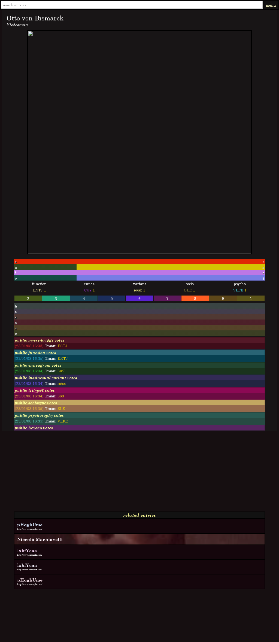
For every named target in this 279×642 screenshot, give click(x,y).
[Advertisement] (139, 473)
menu (271, 5)
